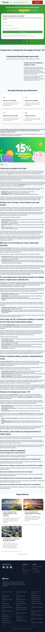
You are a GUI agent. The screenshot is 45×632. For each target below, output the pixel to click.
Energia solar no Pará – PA (21, 607)
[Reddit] (11, 567)
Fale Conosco (24, 573)
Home (11, 2)
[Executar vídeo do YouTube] (22, 149)
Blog (26, 2)
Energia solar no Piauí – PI (21, 620)
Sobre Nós (24, 566)
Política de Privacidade (31, 35)
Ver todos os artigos (22, 554)
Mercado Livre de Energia (18, 2)
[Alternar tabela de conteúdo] (5, 165)
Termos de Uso (25, 572)
